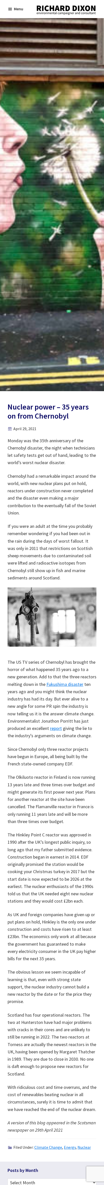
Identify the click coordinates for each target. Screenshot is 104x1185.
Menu (18, 8)
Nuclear (84, 1147)
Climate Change (48, 1147)
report (56, 728)
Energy (70, 1147)
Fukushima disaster (64, 684)
